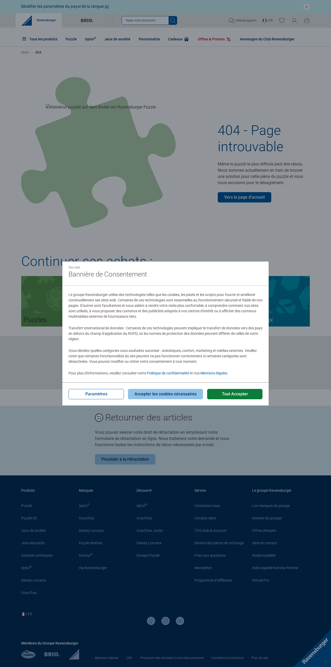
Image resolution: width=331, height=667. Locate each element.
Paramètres (96, 394)
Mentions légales (213, 373)
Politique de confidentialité (168, 373)
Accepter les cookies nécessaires (165, 394)
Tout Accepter (235, 394)
